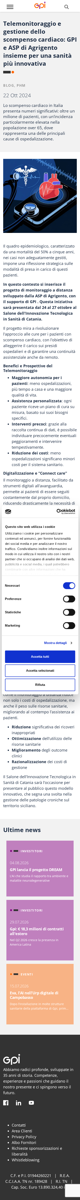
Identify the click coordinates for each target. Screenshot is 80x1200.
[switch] (69, 598)
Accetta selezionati (40, 670)
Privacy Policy (24, 1136)
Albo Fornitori (24, 1142)
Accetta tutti (40, 656)
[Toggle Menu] (10, 7)
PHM (21, 85)
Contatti (19, 1125)
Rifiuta (40, 685)
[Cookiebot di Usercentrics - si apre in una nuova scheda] (57, 511)
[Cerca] (66, 7)
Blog (8, 85)
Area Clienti (22, 1130)
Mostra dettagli (55, 643)
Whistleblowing (25, 1159)
